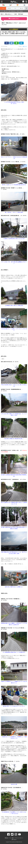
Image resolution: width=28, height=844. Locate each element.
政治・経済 (9, 8)
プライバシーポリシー (19, 837)
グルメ (15, 8)
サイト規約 (12, 837)
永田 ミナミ (25, 46)
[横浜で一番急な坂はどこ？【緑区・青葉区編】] (21, 43)
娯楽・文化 (21, 8)
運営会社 (6, 837)
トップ (3, 8)
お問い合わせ (14, 839)
